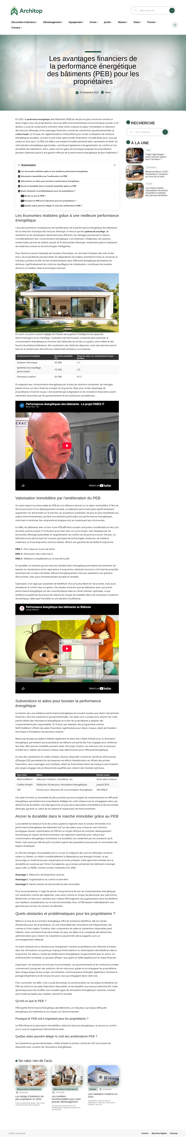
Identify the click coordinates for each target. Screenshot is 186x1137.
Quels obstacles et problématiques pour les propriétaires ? (48, 191)
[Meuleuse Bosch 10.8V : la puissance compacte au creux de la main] (134, 172)
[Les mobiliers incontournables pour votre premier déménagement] (67, 1075)
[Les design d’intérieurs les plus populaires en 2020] (30, 1075)
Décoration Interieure (29, 1089)
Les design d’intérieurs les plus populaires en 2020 (29, 1097)
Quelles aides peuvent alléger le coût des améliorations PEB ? (53, 206)
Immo (107, 92)
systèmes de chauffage (95, 231)
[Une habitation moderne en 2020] (103, 1075)
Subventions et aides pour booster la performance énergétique (50, 181)
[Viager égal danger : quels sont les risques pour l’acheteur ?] (134, 155)
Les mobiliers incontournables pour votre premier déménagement (66, 1099)
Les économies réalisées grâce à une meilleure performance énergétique (54, 171)
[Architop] (26, 10)
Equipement (151, 167)
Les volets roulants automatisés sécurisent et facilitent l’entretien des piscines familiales (156, 192)
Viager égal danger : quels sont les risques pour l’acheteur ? (155, 156)
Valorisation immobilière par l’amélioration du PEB (44, 176)
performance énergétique (38, 119)
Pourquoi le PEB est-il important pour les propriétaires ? (50, 201)
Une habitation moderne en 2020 (103, 1095)
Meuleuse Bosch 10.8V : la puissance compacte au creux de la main (157, 174)
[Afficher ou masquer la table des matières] (76, 165)
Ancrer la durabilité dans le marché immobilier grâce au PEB (48, 186)
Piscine (149, 184)
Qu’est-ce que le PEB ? (35, 196)
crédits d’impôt (22, 134)
